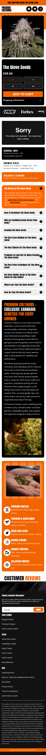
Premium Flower (8, 624)
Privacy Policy (7, 686)
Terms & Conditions (10, 691)
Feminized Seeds (9, 639)
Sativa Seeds (7, 657)
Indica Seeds (7, 653)
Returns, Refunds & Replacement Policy (18, 677)
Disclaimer (6, 682)
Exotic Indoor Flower (10, 629)
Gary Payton (15, 202)
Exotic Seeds (7, 648)
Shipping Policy (8, 672)
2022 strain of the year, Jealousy (21, 200)
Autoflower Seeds (9, 644)
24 (33, 86)
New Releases (7, 662)
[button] (29, 9)
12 (13, 86)
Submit (38, 609)
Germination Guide (10, 696)
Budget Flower (8, 619)
